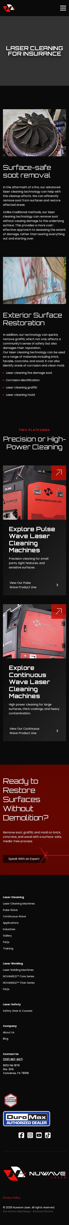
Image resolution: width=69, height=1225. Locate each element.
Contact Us (11, 1054)
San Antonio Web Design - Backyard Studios (28, 1211)
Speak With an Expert (24, 859)
